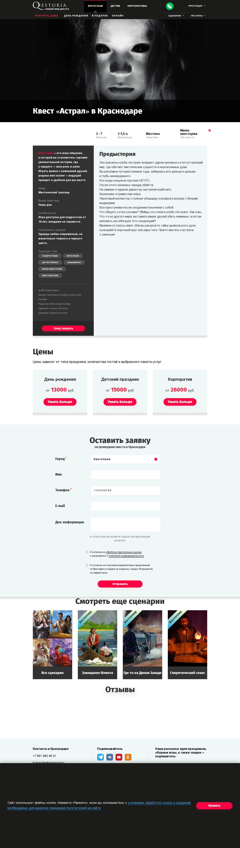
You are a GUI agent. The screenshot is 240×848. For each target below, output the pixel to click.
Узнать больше (52, 644)
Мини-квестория (52, 269)
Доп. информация (69, 522)
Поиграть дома (46, 16)
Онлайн (118, 16)
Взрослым (73, 256)
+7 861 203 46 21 (44, 756)
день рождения (76, 16)
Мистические (50, 276)
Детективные (50, 263)
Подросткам (50, 256)
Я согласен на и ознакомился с (117, 554)
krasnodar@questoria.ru (48, 762)
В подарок (100, 16)
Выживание (74, 263)
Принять (214, 805)
